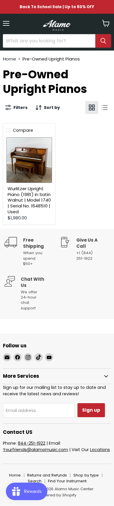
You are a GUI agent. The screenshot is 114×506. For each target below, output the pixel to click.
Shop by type (86, 475)
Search (35, 481)
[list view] (104, 107)
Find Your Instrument (67, 481)
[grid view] (91, 107)
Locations (100, 450)
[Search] (103, 41)
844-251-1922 (31, 443)
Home (9, 58)
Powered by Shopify (57, 495)
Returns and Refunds (47, 475)
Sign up (91, 410)
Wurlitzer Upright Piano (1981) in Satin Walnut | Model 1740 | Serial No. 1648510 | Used (29, 200)
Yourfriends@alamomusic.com (35, 450)
